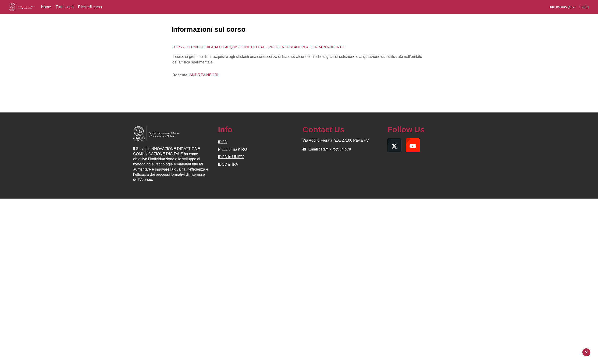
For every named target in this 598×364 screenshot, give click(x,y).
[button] (562, 7)
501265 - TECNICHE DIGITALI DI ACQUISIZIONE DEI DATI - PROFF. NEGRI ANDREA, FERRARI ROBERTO (258, 47)
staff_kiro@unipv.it (336, 149)
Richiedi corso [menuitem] (90, 7)
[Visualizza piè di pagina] (586, 352)
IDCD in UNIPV (231, 157)
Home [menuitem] (46, 7)
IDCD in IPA (228, 164)
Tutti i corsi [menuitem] (64, 7)
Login (584, 7)
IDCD (222, 142)
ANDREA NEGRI (203, 75)
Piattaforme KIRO (232, 149)
